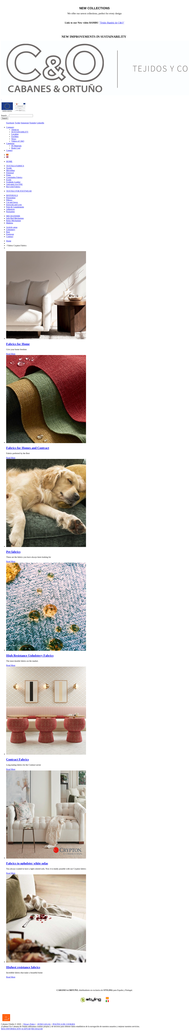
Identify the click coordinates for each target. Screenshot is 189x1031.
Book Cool (15, 148)
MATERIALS (12, 195)
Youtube (32, 123)
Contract (9, 236)
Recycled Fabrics (13, 187)
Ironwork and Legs (14, 205)
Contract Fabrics (17, 759)
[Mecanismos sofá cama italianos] (107, 998)
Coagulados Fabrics (14, 177)
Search (4, 118)
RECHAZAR (37, 1029)
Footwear (10, 234)
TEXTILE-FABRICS (15, 166)
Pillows (9, 200)
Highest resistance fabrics (23, 967)
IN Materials (16, 146)
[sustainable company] (20, 111)
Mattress (9, 223)
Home (8, 241)
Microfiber (10, 170)
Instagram (25, 123)
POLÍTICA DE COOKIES (64, 1024)
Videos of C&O (17, 141)
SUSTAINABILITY (19, 132)
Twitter (17, 123)
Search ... (5, 115)
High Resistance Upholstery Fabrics (29, 655)
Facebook (10, 123)
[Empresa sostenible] (1, 99)
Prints (8, 175)
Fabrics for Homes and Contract (27, 448)
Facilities (15, 136)
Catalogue (10, 143)
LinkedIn (40, 123)
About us (15, 129)
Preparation (10, 198)
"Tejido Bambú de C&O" (111, 22)
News (13, 139)
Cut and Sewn (12, 202)
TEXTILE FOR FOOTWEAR (19, 191)
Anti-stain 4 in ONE (14, 184)
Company (10, 127)
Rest (8, 232)
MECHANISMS (13, 216)
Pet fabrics (13, 551)
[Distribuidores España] (91, 1002)
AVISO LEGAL (44, 1024)
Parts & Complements (15, 207)
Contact (9, 150)
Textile (9, 168)
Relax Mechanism (13, 220)
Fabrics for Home (18, 344)
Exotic (8, 180)
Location (15, 134)
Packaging (10, 211)
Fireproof (10, 173)
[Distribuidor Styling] (107, 1001)
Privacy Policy (29, 1024)
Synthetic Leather (13, 182)
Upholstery (10, 229)
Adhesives (10, 209)
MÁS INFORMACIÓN (11, 1029)
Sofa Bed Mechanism (15, 218)
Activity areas (11, 227)
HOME (9, 161)
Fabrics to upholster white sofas (27, 863)
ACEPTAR (26, 1029)
